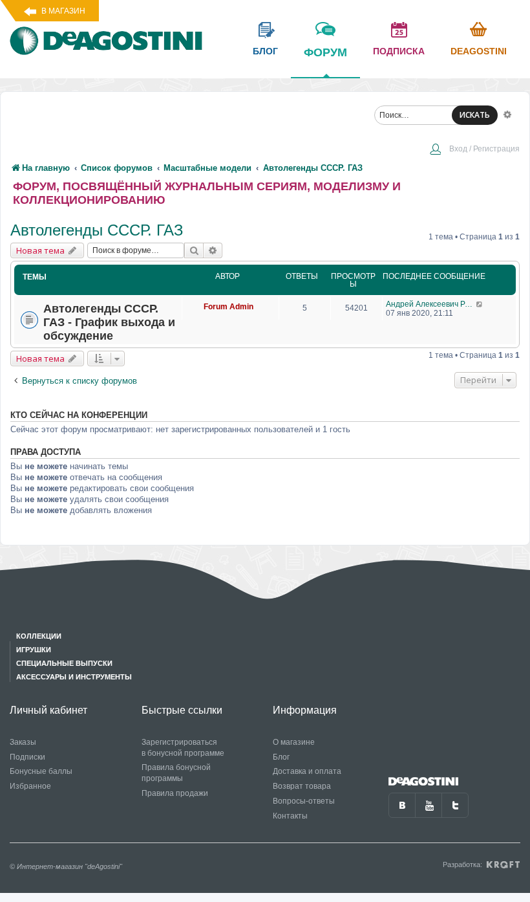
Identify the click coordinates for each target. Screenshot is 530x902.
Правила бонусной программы (176, 773)
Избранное (30, 786)
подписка (399, 51)
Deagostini (478, 51)
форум (325, 52)
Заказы (23, 742)
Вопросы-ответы (304, 801)
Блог (281, 757)
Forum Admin (228, 306)
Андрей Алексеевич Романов (431, 304)
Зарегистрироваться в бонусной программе (183, 748)
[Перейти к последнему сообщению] (480, 304)
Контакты (290, 815)
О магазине (294, 742)
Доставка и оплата (307, 771)
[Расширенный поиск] (507, 113)
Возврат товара (302, 786)
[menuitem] (474, 150)
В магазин (63, 11)
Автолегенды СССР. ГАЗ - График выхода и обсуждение (109, 322)
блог (265, 51)
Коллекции (38, 636)
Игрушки (33, 650)
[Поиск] (194, 250)
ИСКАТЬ (475, 114)
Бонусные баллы (41, 771)
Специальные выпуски (64, 663)
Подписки (27, 757)
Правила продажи (175, 793)
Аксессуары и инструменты (74, 677)
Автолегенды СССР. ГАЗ (97, 230)
